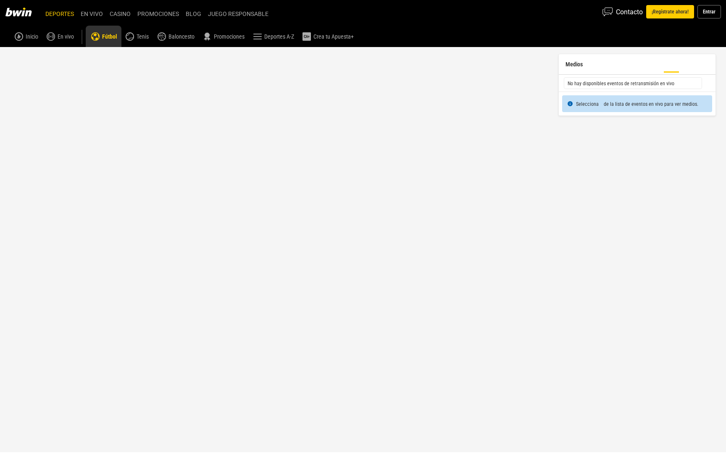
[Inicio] (23, 11)
